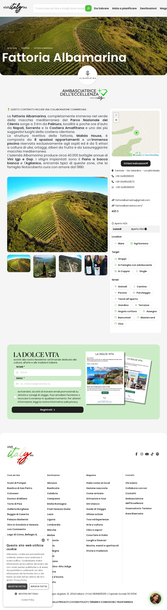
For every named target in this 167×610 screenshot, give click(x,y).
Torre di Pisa (14, 503)
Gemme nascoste (97, 488)
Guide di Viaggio (96, 509)
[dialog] (27, 571)
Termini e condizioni (102, 602)
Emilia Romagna (56, 503)
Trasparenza (124, 602)
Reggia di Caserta (18, 514)
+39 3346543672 (124, 181)
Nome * (20, 367)
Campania (53, 498)
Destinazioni (148, 8)
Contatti (130, 493)
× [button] (47, 540)
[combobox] (43, 540)
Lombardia (53, 524)
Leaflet (138, 154)
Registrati (46, 409)
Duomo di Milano (17, 498)
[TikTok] (152, 454)
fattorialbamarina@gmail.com (132, 200)
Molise (51, 535)
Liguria (51, 519)
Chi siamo (131, 483)
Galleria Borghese (18, 509)
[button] (136, 132)
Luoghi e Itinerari (96, 540)
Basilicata (53, 488)
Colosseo (13, 493)
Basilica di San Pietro (19, 488)
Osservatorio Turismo (138, 508)
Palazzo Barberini (17, 519)
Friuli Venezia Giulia (58, 509)
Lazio (50, 514)
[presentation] (11, 214)
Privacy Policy (20, 580)
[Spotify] (157, 454)
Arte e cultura (94, 524)
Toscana (52, 561)
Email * (20, 378)
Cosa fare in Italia (97, 535)
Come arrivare (95, 493)
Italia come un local (98, 483)
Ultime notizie (94, 514)
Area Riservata (134, 513)
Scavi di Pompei (16, 483)
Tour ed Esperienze (97, 519)
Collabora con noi (136, 488)
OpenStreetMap (152, 154)
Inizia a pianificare (124, 8)
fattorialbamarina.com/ (129, 205)
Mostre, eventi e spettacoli (102, 545)
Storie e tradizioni (97, 550)
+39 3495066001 (124, 176)
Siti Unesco (93, 503)
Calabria (52, 493)
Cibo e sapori (94, 530)
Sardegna (53, 550)
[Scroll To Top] (161, 606)
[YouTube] (147, 454)
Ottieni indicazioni (135, 163)
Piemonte (53, 540)
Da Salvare (101, 8)
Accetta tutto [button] (17, 586)
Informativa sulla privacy (64, 402)
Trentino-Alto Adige (59, 566)
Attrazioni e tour (96, 498)
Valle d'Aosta (55, 577)
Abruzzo (52, 483)
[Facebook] (136, 454)
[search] (88, 8)
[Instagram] (141, 454)
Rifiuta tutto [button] (39, 586)
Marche (51, 530)
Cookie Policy (79, 602)
